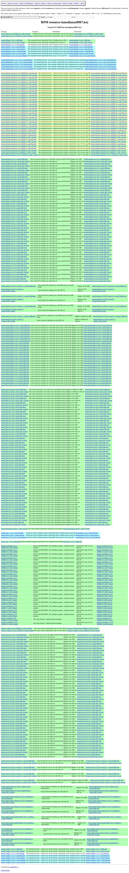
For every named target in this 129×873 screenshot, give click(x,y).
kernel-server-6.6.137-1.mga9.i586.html (13, 644)
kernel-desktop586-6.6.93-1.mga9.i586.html (15, 343)
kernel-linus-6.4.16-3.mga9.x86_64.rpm (97, 520)
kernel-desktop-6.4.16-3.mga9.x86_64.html (15, 276)
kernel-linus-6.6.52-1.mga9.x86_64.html (14, 476)
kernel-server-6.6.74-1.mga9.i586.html (13, 688)
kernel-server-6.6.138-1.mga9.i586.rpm (89, 639)
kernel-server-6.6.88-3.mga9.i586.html (13, 675)
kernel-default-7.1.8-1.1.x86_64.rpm (80, 42)
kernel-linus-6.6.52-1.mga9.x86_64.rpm (97, 476)
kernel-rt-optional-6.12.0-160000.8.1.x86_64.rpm (105, 603)
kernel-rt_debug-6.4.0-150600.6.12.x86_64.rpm (83, 628)
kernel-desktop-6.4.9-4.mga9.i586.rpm (96, 279)
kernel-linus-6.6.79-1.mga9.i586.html (13, 451)
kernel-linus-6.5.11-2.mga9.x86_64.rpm (97, 516)
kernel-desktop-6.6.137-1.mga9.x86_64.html (15, 170)
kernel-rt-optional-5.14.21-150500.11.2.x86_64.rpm (105, 623)
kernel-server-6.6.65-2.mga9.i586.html (13, 692)
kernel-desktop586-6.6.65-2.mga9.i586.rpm (97, 354)
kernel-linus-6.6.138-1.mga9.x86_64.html (14, 409)
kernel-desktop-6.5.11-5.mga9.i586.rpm (96, 270)
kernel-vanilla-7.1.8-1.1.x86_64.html (12, 851)
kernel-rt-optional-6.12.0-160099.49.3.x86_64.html (9, 547)
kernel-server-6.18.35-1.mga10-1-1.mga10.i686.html (18, 761)
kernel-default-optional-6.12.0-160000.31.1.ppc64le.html (19, 104)
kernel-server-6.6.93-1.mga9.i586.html (13, 670)
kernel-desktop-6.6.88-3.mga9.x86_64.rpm (97, 201)
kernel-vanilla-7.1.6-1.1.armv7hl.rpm (97, 858)
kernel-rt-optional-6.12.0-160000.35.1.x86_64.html (9, 559)
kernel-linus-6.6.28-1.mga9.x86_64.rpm (97, 493)
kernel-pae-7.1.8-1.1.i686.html (10, 541)
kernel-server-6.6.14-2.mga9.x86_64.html (14, 739)
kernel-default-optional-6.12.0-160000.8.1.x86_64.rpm (108, 137)
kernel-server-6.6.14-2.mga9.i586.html (13, 737)
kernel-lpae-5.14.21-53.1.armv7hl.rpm (88, 537)
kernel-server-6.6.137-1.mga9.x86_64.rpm (90, 646)
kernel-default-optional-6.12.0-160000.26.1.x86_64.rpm (109, 128)
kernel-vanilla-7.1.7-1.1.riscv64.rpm (97, 853)
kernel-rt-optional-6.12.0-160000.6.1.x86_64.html (9, 611)
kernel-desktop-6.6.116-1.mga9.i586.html (14, 181)
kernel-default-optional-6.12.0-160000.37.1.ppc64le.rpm (109, 77)
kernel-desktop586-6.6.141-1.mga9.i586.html (15, 325)
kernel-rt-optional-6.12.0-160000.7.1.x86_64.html (9, 607)
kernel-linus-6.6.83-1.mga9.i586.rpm (96, 447)
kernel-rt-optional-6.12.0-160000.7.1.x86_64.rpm (105, 607)
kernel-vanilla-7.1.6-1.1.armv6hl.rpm (97, 855)
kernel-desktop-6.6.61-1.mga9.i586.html (14, 221)
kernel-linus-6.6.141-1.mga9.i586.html (13, 403)
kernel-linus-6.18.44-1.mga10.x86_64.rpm (98, 396)
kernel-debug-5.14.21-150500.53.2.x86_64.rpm (89, 36)
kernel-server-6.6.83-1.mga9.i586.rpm (89, 679)
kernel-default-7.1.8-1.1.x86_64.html (13, 42)
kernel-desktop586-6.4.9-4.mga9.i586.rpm (96, 385)
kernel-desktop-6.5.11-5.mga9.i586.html (14, 270)
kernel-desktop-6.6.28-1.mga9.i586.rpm (96, 248)
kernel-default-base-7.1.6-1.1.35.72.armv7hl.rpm (100, 62)
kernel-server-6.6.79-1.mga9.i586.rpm (89, 683)
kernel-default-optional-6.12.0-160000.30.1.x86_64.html (19, 111)
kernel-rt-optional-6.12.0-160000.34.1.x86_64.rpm (105, 563)
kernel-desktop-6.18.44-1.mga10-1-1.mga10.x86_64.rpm (103, 310)
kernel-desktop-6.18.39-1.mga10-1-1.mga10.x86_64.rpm (103, 300)
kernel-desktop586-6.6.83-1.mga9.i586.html (15, 347)
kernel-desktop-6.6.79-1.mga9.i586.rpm (96, 208)
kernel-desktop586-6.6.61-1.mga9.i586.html (15, 356)
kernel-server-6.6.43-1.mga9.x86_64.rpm (90, 717)
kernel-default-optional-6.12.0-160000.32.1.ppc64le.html (19, 99)
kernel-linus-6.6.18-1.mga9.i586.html (13, 500)
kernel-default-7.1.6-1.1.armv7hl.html (13, 49)
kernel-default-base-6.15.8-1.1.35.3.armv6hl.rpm (100, 64)
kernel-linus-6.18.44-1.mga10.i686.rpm (97, 394)
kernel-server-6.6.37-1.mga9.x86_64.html (14, 721)
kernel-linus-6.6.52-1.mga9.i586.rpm (96, 473)
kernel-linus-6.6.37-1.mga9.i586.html (13, 487)
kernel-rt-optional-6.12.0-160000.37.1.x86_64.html (9, 551)
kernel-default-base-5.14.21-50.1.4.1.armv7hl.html (17, 69)
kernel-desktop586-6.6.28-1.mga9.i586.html (15, 370)
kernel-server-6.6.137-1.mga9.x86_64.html (14, 646)
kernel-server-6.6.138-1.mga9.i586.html (13, 639)
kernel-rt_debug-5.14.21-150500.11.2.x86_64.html (17, 630)
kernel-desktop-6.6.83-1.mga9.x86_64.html (15, 206)
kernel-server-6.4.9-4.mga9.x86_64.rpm (89, 756)
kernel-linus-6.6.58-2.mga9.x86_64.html (14, 471)
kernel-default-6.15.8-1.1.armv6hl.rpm (81, 51)
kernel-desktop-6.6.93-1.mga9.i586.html (14, 194)
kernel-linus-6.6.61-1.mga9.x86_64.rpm (97, 467)
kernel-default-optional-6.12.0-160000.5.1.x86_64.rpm (108, 150)
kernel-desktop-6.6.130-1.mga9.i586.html (14, 172)
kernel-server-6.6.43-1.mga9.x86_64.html (14, 717)
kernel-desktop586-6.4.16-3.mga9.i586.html (15, 383)
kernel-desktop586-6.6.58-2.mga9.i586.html (15, 359)
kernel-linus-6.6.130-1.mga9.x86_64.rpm (98, 418)
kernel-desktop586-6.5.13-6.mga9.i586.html (15, 378)
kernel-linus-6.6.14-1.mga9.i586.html (13, 504)
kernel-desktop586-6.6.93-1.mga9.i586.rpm (97, 343)
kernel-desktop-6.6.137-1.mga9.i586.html (14, 168)
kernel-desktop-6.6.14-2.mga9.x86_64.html (15, 263)
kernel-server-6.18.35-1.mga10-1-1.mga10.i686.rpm (102, 761)
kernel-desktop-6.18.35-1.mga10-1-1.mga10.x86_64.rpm (103, 290)
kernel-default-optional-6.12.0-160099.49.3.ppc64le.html (19, 73)
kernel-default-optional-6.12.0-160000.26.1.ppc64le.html (19, 126)
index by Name (68, 3)
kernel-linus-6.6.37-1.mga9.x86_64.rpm (97, 489)
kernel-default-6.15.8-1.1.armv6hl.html (13, 51)
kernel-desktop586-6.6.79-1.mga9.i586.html (15, 350)
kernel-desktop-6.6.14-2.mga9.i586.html (14, 261)
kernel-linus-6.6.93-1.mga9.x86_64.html (14, 440)
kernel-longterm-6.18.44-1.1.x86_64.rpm (76, 529)
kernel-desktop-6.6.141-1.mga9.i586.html (14, 159)
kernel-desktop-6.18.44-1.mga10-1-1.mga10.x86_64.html (12, 310)
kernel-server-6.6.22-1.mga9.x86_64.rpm (90, 730)
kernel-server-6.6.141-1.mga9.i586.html (13, 635)
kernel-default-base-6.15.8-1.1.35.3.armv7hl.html (16, 66)
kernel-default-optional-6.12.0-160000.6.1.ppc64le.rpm (108, 144)
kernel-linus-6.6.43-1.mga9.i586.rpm (96, 482)
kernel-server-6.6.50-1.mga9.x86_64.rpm (90, 712)
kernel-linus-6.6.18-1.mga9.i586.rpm (96, 500)
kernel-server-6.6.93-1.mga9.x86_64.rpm (90, 672)
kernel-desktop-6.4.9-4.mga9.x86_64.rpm (97, 281)
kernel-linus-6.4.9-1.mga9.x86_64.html (13, 524)
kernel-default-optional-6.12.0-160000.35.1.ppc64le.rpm (109, 86)
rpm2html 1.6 (14, 867)
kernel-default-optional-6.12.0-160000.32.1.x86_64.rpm (109, 102)
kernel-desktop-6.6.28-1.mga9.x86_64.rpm (97, 250)
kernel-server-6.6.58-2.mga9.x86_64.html (14, 703)
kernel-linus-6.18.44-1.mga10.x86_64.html (14, 396)
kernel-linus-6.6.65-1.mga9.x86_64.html (14, 462)
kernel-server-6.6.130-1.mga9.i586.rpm (89, 648)
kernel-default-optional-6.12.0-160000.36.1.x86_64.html (19, 84)
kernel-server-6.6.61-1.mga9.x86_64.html (14, 699)
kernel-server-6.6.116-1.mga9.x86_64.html (14, 659)
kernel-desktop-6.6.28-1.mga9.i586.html (14, 248)
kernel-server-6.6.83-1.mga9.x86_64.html (14, 681)
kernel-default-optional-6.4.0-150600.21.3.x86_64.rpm (108, 153)
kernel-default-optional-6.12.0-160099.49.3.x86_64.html (19, 75)
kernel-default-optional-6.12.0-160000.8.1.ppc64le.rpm (108, 135)
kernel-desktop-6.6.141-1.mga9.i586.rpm (97, 159)
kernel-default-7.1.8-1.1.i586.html (12, 40)
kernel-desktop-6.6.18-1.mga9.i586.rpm (96, 256)
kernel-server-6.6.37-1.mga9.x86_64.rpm (90, 721)
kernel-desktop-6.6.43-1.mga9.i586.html (14, 239)
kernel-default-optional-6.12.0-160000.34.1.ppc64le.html (19, 91)
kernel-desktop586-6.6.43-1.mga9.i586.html (15, 365)
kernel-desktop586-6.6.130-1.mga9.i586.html (15, 332)
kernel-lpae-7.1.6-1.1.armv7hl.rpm (87, 533)
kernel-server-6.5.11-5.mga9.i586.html (13, 745)
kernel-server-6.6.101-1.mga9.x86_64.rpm (90, 668)
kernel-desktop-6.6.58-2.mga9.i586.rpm (96, 225)
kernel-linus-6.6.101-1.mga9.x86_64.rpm (98, 436)
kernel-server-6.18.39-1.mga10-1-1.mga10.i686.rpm (102, 767)
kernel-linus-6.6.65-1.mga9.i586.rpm (96, 460)
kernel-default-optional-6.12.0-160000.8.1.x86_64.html (18, 137)
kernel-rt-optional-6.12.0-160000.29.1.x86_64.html (9, 583)
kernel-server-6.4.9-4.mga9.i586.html (13, 754)
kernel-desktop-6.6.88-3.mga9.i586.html (14, 199)
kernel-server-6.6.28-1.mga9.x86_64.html (14, 725)
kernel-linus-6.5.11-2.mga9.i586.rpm (96, 513)
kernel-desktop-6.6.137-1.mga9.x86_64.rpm (98, 170)
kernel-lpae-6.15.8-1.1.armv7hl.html (12, 535)
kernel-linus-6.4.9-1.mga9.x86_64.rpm (97, 524)
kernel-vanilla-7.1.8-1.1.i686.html (11, 849)
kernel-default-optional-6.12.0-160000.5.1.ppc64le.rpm (108, 148)
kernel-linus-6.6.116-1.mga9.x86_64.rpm (98, 427)
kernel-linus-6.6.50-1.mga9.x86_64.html (14, 480)
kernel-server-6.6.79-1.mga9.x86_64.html (14, 686)
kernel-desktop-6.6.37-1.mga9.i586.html (14, 243)
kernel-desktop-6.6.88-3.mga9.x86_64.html (15, 201)
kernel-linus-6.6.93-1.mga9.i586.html (13, 438)
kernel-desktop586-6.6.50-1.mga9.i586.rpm (97, 363)
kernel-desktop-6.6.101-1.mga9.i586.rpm (97, 190)
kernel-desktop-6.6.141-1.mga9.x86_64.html (15, 161)
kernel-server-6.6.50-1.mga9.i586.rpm (89, 710)
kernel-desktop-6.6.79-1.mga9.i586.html (14, 208)
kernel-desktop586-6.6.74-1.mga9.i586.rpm (97, 352)
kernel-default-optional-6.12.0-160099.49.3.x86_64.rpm (109, 75)
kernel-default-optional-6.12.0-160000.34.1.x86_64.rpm (109, 93)
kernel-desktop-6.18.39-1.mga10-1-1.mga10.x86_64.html (12, 300)
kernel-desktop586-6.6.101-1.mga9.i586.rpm (97, 341)
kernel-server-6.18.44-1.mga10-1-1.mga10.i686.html (18, 774)
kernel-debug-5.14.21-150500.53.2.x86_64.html (16, 36)
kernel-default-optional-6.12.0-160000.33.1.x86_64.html (19, 97)
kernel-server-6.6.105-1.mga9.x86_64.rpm (90, 663)
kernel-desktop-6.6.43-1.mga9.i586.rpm (96, 239)
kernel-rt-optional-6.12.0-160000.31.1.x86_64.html (9, 575)
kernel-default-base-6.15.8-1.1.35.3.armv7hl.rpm (100, 66)
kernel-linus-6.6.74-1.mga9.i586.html (13, 456)
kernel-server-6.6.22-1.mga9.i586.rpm (89, 728)
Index (4, 3)
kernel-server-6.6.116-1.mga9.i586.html (13, 657)
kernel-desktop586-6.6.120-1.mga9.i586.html (15, 334)
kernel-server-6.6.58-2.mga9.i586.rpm (89, 701)
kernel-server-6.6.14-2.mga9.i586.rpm (89, 737)
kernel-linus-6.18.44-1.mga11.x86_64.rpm (98, 392)
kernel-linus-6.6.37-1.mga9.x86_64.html (14, 489)
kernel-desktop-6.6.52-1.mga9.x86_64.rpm (97, 232)
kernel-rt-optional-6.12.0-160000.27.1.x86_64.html (9, 591)
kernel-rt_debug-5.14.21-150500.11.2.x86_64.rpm (84, 630)
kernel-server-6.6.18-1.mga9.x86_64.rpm (90, 734)
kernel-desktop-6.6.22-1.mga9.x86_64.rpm (97, 254)
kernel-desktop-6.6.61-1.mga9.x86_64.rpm (97, 223)
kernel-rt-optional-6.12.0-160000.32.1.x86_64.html (9, 571)
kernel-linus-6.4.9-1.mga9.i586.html (12, 522)
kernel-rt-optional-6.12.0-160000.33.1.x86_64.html (9, 567)
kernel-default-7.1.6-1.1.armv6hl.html (13, 47)
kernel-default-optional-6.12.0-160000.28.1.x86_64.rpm (109, 119)
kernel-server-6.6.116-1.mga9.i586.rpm (89, 657)
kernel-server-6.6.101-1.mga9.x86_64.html (14, 668)
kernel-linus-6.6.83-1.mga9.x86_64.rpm (97, 449)
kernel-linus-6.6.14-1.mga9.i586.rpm (96, 504)
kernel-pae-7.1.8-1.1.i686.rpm (72, 541)
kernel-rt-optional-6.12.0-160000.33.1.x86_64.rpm (105, 567)
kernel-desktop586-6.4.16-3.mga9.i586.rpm (97, 383)
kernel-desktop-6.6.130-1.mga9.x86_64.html (15, 175)
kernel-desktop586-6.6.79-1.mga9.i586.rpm (97, 350)
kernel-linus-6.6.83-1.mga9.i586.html (13, 447)
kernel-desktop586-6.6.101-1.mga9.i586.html (15, 341)
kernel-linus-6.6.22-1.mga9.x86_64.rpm (97, 498)
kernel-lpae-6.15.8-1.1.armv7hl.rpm (87, 535)
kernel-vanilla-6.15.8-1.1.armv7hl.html (13, 862)
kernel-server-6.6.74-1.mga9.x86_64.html (14, 690)
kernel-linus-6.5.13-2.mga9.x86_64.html (14, 511)
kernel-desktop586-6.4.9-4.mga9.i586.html (14, 385)
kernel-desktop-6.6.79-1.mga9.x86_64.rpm (97, 210)
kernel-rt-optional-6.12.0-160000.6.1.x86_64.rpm (105, 611)
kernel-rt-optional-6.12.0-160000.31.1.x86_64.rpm (105, 575)
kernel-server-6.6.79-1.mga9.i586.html (13, 683)
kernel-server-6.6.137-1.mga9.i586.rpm (89, 644)
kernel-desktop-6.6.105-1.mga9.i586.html (14, 186)
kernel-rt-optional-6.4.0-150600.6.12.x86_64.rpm (105, 619)
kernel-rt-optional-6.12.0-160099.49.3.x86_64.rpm (105, 547)
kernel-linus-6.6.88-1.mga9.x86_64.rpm (97, 445)
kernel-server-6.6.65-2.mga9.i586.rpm (89, 692)
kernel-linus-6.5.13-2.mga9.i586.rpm (96, 509)
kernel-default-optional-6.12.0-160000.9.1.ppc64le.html (18, 130)
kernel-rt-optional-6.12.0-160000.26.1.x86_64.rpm (105, 595)
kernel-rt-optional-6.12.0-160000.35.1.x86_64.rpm (105, 559)
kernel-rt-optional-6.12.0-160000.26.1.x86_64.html (9, 595)
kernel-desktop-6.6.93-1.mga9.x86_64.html (15, 197)
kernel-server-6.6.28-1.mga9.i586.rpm (89, 723)
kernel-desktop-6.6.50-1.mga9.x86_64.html (15, 237)
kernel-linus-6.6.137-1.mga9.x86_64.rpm (98, 414)
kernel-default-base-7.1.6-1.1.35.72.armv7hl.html (16, 62)
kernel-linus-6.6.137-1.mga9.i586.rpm (97, 411)
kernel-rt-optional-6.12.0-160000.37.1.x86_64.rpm (105, 551)
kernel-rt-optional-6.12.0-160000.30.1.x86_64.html (9, 579)
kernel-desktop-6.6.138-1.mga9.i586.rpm (97, 163)
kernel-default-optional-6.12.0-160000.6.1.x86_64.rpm (108, 146)
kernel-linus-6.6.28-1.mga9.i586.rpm (96, 491)
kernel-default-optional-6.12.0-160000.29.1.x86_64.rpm (109, 115)
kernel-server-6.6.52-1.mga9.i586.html (13, 706)
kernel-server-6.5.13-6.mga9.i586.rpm (89, 741)
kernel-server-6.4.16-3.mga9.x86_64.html (14, 752)
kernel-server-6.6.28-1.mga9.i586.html (13, 723)
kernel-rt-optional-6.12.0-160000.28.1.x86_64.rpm (105, 587)
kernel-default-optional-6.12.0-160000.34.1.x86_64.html (19, 93)
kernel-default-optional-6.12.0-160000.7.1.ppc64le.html (18, 139)
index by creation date (54, 3)
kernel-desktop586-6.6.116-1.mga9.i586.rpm (97, 336)
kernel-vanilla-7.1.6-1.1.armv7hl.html (13, 858)
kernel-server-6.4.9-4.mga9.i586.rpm (88, 754)
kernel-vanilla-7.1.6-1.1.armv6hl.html (13, 855)
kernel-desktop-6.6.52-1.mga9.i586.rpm (96, 230)
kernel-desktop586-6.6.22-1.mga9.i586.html (15, 372)
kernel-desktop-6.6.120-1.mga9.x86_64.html (15, 179)
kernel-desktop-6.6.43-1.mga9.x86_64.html (15, 241)
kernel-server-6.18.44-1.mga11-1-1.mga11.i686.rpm (106, 780)
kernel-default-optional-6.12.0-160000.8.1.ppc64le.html (18, 135)
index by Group (13, 3)
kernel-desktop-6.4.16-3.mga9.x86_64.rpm (97, 276)
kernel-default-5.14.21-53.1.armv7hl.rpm (82, 56)
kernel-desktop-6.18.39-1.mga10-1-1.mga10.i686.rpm (109, 296)
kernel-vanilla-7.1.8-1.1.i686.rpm (96, 849)
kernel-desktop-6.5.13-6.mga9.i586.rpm (96, 265)
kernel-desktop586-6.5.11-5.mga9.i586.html (15, 381)
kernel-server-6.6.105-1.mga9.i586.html (13, 661)
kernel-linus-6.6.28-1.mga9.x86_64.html (14, 493)
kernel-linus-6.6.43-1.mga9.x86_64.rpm (97, 485)
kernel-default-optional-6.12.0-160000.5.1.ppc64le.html (18, 148)
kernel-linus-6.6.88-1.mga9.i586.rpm (96, 442)
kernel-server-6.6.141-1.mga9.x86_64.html (14, 637)
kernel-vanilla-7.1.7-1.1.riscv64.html (12, 853)
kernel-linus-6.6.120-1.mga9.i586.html (13, 420)
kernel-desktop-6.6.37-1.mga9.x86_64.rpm (97, 245)
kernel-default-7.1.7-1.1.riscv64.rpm (80, 44)
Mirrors (76, 3)
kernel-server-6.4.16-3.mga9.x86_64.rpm (90, 752)
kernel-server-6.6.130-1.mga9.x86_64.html (14, 650)
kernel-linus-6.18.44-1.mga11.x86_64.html (14, 392)
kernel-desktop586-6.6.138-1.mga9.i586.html (15, 328)
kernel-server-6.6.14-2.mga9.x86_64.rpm (90, 739)
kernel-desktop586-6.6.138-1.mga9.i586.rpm (97, 328)
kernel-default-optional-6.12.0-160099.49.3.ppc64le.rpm (109, 73)
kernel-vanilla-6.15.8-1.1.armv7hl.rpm (98, 862)
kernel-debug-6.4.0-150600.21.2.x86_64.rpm (88, 34)
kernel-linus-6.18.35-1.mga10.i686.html (13, 398)
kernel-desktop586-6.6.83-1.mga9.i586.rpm (97, 347)
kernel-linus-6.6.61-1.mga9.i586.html (13, 465)
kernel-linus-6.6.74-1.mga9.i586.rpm (96, 456)
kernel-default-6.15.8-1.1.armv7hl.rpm (81, 53)
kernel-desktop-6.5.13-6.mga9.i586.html (14, 265)
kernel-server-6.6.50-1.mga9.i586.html (13, 710)
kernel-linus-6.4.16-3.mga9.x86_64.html (14, 520)
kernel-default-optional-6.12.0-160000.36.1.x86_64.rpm (109, 84)
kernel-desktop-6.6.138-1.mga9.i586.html (14, 163)
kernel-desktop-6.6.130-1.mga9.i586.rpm (97, 172)
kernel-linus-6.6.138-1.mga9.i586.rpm (97, 407)
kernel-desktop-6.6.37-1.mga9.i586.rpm (96, 243)
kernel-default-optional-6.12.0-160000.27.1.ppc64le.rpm (109, 122)
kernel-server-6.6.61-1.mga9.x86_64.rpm (90, 699)
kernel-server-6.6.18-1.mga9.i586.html (13, 732)
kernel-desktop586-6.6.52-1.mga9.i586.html (15, 361)
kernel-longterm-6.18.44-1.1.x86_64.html (14, 529)
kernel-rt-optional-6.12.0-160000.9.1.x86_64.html (9, 599)
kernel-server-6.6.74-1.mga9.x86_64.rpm (90, 690)
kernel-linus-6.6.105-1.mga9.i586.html (13, 429)
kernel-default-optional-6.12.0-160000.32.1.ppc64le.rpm (109, 99)
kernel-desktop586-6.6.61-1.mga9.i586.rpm (97, 356)
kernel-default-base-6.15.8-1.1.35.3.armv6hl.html (16, 64)
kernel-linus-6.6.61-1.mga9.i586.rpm (96, 465)
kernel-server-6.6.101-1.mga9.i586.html (13, 666)
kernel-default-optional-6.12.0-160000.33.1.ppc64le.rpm (109, 95)
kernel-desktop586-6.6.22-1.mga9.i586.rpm (97, 372)
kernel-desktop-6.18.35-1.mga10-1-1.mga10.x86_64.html (12, 290)
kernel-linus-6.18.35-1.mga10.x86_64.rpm (98, 400)
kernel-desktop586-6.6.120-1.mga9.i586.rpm (97, 334)
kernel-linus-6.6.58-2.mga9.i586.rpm (96, 469)
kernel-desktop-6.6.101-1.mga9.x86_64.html (15, 192)
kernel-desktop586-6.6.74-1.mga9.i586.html (15, 352)
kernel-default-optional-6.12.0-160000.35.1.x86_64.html (19, 88)
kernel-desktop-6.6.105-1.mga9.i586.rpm (97, 186)
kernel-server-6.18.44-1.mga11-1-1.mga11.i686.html (17, 780)
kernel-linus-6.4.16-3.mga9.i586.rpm (96, 518)
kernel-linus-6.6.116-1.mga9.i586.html (13, 425)
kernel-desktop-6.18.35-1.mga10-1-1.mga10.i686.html (18, 286)
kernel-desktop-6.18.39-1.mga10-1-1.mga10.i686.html (18, 296)
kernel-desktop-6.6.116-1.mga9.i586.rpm (97, 181)
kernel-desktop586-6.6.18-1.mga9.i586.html (15, 374)
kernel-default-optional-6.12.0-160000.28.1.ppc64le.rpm (109, 117)
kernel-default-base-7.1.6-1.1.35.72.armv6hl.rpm (100, 60)
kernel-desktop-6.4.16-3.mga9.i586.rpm (96, 274)
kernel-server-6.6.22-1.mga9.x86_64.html (14, 730)
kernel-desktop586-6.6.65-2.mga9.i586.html (15, 354)
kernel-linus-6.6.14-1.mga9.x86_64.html (14, 507)
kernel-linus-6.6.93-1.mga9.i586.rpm (96, 438)
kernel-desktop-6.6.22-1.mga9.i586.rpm (96, 252)
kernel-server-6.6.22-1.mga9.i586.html (13, 728)
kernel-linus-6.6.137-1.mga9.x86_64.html (14, 414)
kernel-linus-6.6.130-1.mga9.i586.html (13, 416)
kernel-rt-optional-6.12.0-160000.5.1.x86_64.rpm (105, 615)
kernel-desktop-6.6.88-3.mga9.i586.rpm (96, 199)
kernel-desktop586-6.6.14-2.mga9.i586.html (15, 376)
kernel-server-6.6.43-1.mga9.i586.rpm (89, 714)
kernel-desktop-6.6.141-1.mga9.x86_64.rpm (98, 161)
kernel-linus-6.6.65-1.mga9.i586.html (13, 460)
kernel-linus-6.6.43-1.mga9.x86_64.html (14, 485)
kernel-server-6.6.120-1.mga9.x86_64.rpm (90, 655)
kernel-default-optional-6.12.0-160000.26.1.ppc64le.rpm (109, 126)
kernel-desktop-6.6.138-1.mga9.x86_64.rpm (98, 166)
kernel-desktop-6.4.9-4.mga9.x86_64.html (14, 281)
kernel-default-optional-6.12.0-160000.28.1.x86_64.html (19, 119)
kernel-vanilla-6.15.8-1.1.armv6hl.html (13, 860)
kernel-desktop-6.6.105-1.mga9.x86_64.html (15, 188)
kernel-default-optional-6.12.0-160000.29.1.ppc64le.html (19, 113)
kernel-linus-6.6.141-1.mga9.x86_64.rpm (98, 405)
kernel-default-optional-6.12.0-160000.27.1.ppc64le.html (19, 122)
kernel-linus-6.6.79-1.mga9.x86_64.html (14, 454)
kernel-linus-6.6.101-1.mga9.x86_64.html (14, 436)
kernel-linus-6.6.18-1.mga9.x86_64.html (14, 502)
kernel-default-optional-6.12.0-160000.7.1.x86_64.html (18, 142)
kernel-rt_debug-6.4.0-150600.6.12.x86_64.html (16, 628)
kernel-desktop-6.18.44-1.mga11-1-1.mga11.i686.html (18, 316)
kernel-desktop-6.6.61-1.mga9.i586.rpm (96, 221)
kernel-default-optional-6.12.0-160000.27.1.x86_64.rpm (109, 124)
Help (82, 3)
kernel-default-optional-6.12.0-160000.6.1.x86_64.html (18, 146)
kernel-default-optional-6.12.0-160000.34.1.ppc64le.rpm (109, 91)
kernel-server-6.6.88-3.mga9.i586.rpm (89, 675)
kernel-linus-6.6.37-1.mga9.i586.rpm (96, 487)
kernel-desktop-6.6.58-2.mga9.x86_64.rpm (97, 228)
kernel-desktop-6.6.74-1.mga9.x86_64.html (15, 214)
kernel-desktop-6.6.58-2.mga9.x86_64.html (15, 228)
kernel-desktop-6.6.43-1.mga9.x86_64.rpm (97, 241)
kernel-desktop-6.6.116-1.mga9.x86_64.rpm (98, 183)
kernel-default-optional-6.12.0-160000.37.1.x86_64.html (19, 80)
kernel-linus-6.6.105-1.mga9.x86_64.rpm (98, 431)
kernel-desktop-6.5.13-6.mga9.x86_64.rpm (97, 268)
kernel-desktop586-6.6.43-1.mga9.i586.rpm (97, 365)
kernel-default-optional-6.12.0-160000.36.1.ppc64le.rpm (109, 82)
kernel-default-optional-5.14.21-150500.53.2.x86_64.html (19, 155)
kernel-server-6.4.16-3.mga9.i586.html (13, 750)
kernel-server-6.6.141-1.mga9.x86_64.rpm (90, 637)
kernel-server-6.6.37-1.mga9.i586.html (13, 719)
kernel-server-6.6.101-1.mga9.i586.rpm (89, 666)
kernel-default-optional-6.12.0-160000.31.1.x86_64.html (19, 106)
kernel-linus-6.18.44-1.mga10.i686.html (13, 394)
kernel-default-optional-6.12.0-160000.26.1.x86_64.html (19, 128)
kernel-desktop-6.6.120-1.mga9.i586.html (14, 177)
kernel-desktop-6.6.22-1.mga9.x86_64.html (15, 254)
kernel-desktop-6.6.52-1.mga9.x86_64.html (15, 232)
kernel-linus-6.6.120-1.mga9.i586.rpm (97, 420)
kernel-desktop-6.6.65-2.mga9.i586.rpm (96, 217)
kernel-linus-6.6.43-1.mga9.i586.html (13, 482)
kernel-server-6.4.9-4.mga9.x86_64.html (14, 756)
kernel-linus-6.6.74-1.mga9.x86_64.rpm (97, 458)
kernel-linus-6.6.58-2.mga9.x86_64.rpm (97, 471)
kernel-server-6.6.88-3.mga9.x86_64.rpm (90, 677)
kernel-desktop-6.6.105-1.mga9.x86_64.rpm (98, 188)
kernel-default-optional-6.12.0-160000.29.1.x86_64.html (19, 115)
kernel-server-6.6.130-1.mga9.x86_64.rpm (90, 650)
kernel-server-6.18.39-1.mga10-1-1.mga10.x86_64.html (19, 769)
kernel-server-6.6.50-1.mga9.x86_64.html (14, 712)
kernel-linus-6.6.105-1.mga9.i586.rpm (97, 429)
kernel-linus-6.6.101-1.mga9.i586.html (13, 434)
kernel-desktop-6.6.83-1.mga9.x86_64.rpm (97, 206)
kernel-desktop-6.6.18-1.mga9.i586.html (14, 256)
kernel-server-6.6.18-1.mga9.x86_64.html (14, 734)
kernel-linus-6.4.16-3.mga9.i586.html (13, 518)
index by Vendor (40, 3)
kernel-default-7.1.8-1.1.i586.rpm (79, 40)
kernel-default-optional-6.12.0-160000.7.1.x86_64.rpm (108, 142)
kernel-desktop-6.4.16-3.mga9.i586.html (14, 274)
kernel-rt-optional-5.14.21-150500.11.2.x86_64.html (9, 623)
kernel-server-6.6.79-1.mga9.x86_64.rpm (90, 686)
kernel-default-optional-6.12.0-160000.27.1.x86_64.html (19, 124)
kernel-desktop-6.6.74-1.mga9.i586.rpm (96, 212)
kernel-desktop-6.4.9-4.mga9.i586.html (13, 279)
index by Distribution (26, 3)
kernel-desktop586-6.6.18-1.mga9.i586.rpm (97, 374)
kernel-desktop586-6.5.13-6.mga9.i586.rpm (97, 378)
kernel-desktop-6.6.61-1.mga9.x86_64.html (15, 223)
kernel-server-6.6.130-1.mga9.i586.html (13, 648)
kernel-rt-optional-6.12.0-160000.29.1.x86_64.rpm (105, 583)
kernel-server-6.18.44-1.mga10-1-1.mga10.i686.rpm (102, 774)
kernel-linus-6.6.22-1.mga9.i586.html (13, 496)
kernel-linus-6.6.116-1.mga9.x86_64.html (14, 427)
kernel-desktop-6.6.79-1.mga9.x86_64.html (15, 210)
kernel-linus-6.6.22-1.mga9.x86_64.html (14, 498)
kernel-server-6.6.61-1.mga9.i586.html (13, 697)
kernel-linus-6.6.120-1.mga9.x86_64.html (14, 423)
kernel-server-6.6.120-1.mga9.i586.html (13, 652)
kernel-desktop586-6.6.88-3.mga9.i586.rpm (97, 345)
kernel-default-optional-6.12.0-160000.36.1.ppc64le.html (19, 82)
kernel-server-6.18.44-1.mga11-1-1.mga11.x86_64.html (18, 782)
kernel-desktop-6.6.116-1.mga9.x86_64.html (15, 183)
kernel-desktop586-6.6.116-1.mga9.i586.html (15, 336)
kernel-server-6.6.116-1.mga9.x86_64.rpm (90, 659)
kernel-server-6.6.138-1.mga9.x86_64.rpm (90, 641)
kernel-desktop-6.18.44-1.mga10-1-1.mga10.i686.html (18, 306)
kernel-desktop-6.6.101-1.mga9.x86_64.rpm (98, 192)
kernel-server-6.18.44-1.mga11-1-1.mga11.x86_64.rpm (107, 782)
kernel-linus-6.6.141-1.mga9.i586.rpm (97, 403)
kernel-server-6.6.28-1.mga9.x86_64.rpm (90, 725)
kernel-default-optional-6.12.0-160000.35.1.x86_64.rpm (109, 88)
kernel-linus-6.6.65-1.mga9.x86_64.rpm (97, 462)
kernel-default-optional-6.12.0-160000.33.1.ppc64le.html (19, 95)
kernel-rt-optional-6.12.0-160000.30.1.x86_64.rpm (105, 579)
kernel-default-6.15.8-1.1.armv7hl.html (13, 53)
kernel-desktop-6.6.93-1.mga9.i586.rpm (96, 194)
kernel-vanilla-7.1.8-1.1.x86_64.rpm (97, 851)
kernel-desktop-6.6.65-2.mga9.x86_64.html (15, 219)
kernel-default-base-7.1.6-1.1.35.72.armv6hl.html (16, 60)
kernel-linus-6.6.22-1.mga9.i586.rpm (96, 496)
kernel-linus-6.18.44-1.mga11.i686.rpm (97, 389)
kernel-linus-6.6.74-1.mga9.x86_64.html (14, 458)
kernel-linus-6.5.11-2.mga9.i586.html (13, 513)
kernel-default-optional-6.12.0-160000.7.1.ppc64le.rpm (108, 139)
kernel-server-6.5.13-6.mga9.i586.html (13, 741)
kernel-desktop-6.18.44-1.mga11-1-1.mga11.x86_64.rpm (104, 320)
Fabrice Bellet (5, 870)
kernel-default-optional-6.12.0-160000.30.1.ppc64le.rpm (109, 108)
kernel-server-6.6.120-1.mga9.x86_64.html (14, 655)
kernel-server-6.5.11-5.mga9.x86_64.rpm (90, 748)
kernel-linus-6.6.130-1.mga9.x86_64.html (14, 418)
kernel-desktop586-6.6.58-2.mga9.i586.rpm (97, 359)
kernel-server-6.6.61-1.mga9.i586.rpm (89, 697)
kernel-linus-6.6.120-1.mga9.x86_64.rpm (98, 423)
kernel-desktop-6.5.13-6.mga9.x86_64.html (15, 268)
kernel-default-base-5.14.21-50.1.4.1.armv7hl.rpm (101, 69)
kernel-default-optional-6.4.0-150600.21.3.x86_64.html (18, 153)
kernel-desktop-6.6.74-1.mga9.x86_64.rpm (97, 214)
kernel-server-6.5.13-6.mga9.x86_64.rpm (90, 743)
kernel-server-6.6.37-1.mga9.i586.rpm (89, 719)
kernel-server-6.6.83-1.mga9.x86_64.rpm (90, 681)
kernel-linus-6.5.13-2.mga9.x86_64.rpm (97, 511)
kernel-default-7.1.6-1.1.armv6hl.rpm (81, 47)
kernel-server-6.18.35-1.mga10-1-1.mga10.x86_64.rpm (103, 763)
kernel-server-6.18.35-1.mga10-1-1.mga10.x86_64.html (19, 763)
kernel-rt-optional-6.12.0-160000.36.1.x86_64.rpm (105, 555)
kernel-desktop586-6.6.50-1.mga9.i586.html (15, 363)
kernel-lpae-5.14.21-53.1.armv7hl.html (13, 537)
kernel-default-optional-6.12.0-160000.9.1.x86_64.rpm (108, 133)
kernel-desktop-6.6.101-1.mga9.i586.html (14, 190)
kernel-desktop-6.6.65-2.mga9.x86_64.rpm (97, 219)
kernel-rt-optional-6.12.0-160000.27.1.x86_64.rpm (105, 591)
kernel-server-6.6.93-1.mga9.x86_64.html (14, 672)
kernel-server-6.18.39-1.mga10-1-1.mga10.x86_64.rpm (103, 769)
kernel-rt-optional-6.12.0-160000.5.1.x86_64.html (9, 615)
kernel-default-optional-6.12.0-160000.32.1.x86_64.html (19, 102)
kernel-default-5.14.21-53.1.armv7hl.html (14, 56)
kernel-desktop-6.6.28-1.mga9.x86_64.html (15, 250)
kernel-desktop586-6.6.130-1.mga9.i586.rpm (97, 332)
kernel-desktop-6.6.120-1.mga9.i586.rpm (97, 177)
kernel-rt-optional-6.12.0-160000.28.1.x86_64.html (9, 587)
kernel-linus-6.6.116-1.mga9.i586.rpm (97, 425)
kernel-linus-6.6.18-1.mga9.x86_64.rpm (97, 502)
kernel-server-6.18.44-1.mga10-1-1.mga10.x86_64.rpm (103, 776)
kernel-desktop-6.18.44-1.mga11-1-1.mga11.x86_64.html (12, 320)
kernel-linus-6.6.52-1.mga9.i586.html (13, 473)
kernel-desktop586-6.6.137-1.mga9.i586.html (15, 330)
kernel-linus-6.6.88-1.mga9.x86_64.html (14, 445)
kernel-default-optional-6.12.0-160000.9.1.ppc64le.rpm (108, 130)
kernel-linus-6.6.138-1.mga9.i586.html (13, 407)
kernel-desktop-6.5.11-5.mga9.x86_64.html (15, 272)
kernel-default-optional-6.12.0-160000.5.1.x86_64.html (18, 150)
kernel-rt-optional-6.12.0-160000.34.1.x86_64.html (9, 563)
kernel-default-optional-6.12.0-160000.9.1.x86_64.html (18, 133)
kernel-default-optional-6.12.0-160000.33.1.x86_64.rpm (109, 97)
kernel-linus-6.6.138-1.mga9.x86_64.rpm (98, 409)
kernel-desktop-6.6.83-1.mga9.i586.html (14, 203)
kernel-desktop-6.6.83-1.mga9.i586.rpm (96, 203)
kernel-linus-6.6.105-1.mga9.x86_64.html (14, 431)
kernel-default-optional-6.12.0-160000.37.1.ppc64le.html (19, 77)
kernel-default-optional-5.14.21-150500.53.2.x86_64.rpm (109, 155)
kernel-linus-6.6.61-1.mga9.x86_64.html (14, 467)
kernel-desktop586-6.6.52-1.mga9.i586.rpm (97, 361)
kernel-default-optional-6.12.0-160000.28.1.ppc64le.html (19, 117)
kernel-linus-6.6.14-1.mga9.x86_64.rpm (97, 507)
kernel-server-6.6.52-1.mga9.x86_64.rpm (90, 708)
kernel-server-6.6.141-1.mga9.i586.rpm (89, 635)
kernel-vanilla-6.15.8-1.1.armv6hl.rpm (98, 860)
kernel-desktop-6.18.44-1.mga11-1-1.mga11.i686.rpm (110, 316)
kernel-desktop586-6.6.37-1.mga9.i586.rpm (97, 367)
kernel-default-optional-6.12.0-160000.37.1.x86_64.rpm (109, 80)
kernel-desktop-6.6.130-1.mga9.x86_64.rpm (98, 175)
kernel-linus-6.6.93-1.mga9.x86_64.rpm (97, 440)
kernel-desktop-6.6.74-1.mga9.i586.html (14, 212)
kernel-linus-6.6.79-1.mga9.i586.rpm (96, 451)
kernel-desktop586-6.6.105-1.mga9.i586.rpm (97, 339)
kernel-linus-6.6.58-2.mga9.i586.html (13, 469)
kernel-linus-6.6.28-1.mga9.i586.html (13, 491)
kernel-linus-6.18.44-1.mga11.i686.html (13, 389)
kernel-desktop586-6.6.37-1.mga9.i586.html (15, 367)
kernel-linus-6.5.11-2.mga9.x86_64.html (14, 516)
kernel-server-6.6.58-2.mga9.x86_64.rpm (90, 703)
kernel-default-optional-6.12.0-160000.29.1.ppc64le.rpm (109, 113)
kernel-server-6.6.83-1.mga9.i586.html (13, 679)
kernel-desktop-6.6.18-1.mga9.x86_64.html (15, 259)
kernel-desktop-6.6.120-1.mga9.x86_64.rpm (98, 179)
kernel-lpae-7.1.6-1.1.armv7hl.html (12, 533)
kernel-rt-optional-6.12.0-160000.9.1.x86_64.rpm (105, 599)
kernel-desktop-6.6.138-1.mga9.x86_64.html (15, 166)
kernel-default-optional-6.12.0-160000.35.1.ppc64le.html (19, 86)
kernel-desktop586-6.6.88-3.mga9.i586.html (15, 345)
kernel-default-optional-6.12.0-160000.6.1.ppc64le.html (18, 144)
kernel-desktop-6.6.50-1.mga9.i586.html (14, 234)
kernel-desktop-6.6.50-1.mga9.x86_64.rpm (97, 237)
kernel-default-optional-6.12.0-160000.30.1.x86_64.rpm (109, 111)
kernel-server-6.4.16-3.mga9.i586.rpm (89, 750)
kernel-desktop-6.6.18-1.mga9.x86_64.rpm (97, 259)
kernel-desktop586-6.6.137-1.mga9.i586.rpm (97, 330)
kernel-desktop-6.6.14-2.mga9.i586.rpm (96, 261)
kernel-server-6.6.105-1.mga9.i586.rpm (89, 661)
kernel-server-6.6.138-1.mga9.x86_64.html (14, 641)
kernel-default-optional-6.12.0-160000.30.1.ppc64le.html (19, 108)
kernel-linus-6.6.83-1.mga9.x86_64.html (14, 449)
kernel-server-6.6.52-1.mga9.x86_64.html (14, 708)
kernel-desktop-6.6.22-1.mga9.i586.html (14, 252)
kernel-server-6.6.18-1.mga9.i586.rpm (89, 732)
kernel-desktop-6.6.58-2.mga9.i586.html (14, 225)
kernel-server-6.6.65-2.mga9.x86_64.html (14, 694)
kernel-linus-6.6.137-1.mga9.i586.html (13, 411)
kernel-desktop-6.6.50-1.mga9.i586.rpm (96, 234)
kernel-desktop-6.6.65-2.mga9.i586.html (14, 217)
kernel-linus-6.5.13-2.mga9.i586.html (13, 509)
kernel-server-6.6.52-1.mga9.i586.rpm (89, 706)
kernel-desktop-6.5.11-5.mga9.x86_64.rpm (97, 272)
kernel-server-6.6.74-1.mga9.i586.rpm (89, 688)
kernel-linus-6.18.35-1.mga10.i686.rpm (97, 398)
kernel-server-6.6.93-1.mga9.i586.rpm (89, 670)
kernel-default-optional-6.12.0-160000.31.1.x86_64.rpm (109, 106)
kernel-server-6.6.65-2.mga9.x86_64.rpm (90, 694)
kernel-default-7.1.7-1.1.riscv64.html (12, 44)
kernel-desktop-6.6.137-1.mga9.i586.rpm (97, 168)
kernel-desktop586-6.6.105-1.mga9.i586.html (15, 339)
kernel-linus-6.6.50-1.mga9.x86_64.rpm (97, 480)
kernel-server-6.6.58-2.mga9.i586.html (13, 701)
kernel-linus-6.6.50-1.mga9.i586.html (13, 478)
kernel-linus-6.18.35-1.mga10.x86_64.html (14, 400)
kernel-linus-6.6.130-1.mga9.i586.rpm (97, 416)
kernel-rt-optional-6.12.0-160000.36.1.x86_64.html (9, 555)
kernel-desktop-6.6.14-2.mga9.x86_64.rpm (97, 263)
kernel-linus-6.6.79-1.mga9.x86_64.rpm (97, 454)
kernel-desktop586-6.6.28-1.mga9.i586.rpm (97, 370)
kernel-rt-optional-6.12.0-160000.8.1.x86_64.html (9, 603)
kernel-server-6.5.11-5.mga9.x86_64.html (14, 748)
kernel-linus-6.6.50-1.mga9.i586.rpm (96, 478)
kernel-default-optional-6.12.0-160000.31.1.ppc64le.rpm (109, 104)
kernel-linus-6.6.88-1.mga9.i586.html (13, 442)
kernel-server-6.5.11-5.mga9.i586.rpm (89, 745)
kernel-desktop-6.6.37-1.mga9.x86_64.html (15, 245)
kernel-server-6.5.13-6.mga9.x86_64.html (14, 743)
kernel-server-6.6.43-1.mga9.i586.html (13, 714)
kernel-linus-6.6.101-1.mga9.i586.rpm (97, 434)
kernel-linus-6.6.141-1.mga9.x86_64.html (14, 405)
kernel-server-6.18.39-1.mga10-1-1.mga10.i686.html (18, 767)
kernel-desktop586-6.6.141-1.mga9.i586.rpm (97, 325)
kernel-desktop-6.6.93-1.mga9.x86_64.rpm (97, 197)
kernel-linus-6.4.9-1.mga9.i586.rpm (96, 522)
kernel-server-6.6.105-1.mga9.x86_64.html (14, 663)
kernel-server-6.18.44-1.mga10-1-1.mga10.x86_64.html (19, 776)
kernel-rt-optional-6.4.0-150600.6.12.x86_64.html (9, 619)
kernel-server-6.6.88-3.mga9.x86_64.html (14, 677)
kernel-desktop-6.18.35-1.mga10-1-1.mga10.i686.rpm (109, 286)
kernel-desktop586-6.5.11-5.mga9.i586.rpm (97, 381)
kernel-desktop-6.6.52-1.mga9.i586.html (14, 230)
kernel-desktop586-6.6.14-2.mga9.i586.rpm (97, 376)
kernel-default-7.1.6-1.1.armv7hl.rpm (81, 49)
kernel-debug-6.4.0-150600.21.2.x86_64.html (15, 34)
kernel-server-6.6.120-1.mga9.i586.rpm (89, 652)
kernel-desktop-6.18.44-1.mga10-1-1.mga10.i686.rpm (109, 306)
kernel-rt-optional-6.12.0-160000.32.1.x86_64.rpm (105, 571)
